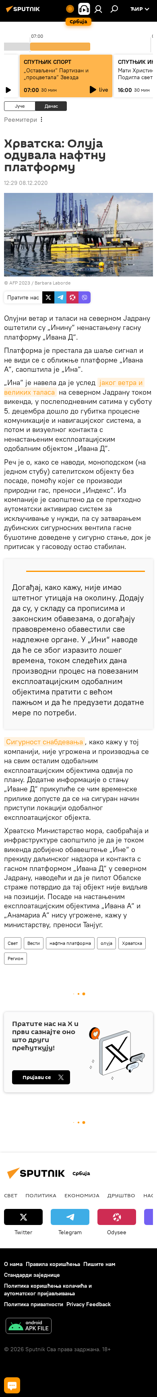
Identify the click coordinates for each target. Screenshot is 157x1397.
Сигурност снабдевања (44, 741)
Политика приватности (33, 1304)
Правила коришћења (53, 1264)
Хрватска (132, 943)
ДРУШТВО (121, 1195)
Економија (81, 1195)
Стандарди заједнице (32, 1274)
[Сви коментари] (12, 1385)
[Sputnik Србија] (24, 12)
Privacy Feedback (88, 1304)
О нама (13, 1264)
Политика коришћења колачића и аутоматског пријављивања (48, 1289)
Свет (13, 943)
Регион (15, 958)
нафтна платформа (70, 943)
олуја (106, 943)
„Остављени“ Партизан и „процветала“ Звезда (56, 74)
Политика (40, 1195)
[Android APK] (28, 1327)
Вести (33, 943)
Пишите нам (99, 1264)
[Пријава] (98, 9)
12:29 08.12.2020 (26, 182)
